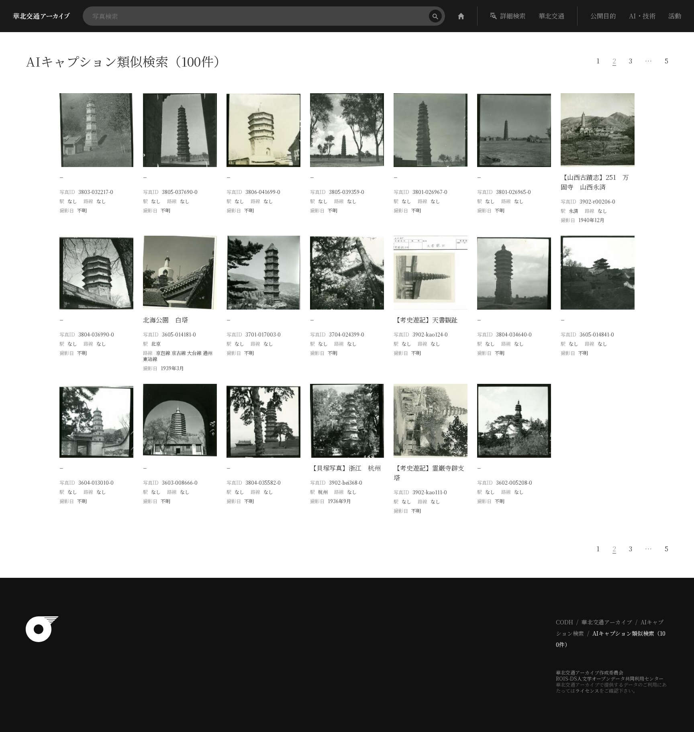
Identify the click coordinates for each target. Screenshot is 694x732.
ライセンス (587, 690)
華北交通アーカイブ (607, 622)
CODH (564, 622)
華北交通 (551, 15)
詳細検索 (513, 15)
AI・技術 (642, 15)
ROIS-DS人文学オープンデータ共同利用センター (609, 678)
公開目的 (603, 15)
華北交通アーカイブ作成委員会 (589, 672)
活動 (674, 15)
